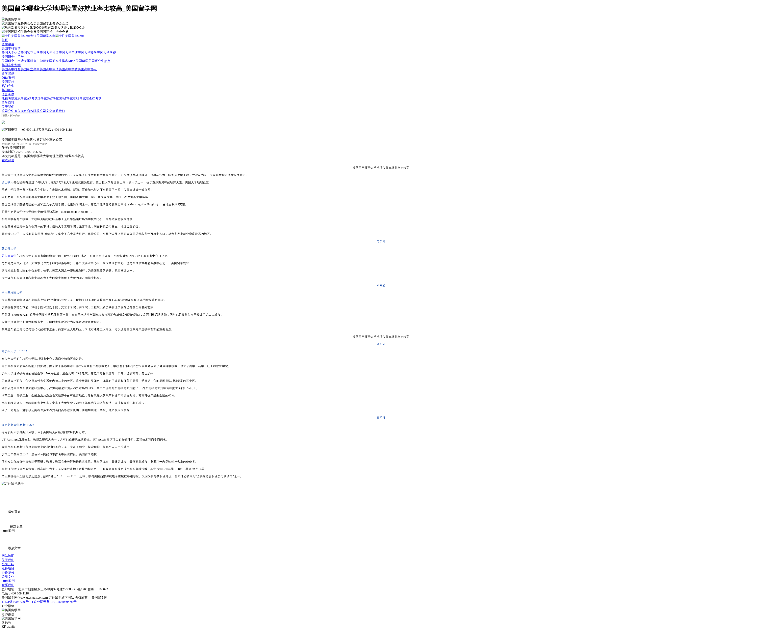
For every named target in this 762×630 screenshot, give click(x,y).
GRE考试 (79, 98)
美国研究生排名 (57, 61)
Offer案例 (8, 77)
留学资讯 (8, 73)
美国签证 (8, 90)
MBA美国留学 (78, 61)
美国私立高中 (30, 69)
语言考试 (8, 94)
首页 (5, 40)
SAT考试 (53, 98)
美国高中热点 (87, 69)
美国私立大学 (30, 52)
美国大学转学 (87, 52)
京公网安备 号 (55, 601)
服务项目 (20, 111)
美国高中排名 (11, 69)
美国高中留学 (11, 65)
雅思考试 (20, 98)
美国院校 (8, 81)
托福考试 (8, 98)
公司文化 (46, 111)
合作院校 (33, 111)
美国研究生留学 (13, 56)
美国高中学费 (68, 69)
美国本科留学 (11, 48)
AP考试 (32, 98)
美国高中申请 (49, 69)
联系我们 (58, 111)
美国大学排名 (49, 52)
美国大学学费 (106, 52)
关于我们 (8, 106)
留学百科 (8, 102)
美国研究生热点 (99, 61)
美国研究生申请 (13, 61)
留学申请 (8, 44)
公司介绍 (8, 111)
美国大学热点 (11, 52)
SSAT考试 (66, 98)
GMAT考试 (93, 98)
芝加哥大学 (9, 255)
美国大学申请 (68, 52)
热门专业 (8, 86)
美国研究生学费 (35, 61)
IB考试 (42, 98)
